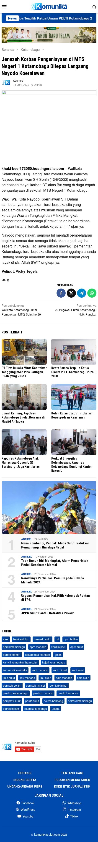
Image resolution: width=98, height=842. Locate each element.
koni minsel (60, 670)
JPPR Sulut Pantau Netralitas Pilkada (47, 613)
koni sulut (78, 670)
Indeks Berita (24, 780)
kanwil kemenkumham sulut (20, 662)
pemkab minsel (35, 685)
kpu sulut (45, 678)
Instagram (74, 809)
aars (5, 639)
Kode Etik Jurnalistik (72, 786)
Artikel (26, 539)
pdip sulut (83, 678)
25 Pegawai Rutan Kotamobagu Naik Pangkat (75, 309)
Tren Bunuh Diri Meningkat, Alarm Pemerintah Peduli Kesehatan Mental (54, 563)
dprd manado (38, 647)
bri (57, 639)
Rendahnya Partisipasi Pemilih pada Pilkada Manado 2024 (52, 580)
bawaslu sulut (42, 639)
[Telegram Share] (81, 293)
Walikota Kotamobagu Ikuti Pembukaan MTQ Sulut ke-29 (21, 309)
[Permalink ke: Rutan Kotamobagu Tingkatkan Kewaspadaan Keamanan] (73, 397)
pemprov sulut (12, 701)
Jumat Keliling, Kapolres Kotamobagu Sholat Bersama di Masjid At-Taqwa (23, 417)
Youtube (28, 816)
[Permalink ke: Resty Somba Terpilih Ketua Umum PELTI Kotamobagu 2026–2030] (73, 352)
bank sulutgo (21, 639)
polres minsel (11, 708)
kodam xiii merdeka (15, 670)
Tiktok (74, 816)
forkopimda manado (37, 654)
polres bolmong (53, 701)
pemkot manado (43, 693)
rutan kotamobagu (35, 708)
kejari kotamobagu (53, 662)
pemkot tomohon (68, 693)
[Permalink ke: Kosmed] (6, 82)
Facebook (27, 803)
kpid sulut (9, 678)
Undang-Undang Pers (24, 786)
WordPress (28, 809)
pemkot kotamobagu (15, 693)
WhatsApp (74, 803)
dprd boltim (71, 639)
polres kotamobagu (80, 701)
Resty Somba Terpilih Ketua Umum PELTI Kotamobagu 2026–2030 (73, 372)
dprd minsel (58, 647)
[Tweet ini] (71, 293)
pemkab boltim (12, 685)
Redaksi (24, 773)
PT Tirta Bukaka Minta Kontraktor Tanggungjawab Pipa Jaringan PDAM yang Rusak (24, 372)
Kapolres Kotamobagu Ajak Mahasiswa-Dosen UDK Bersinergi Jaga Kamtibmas (21, 462)
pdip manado (64, 678)
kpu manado (27, 678)
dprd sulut (76, 647)
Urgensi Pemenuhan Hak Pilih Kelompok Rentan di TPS (55, 598)
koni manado (40, 670)
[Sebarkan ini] (61, 293)
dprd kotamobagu (14, 647)
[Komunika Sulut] (49, 6)
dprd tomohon (11, 654)
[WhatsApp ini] (91, 293)
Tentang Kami (72, 773)
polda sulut (32, 701)
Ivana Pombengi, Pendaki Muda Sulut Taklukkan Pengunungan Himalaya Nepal (55, 545)
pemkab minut (58, 685)
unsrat (55, 708)
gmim (58, 654)
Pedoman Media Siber (72, 780)
